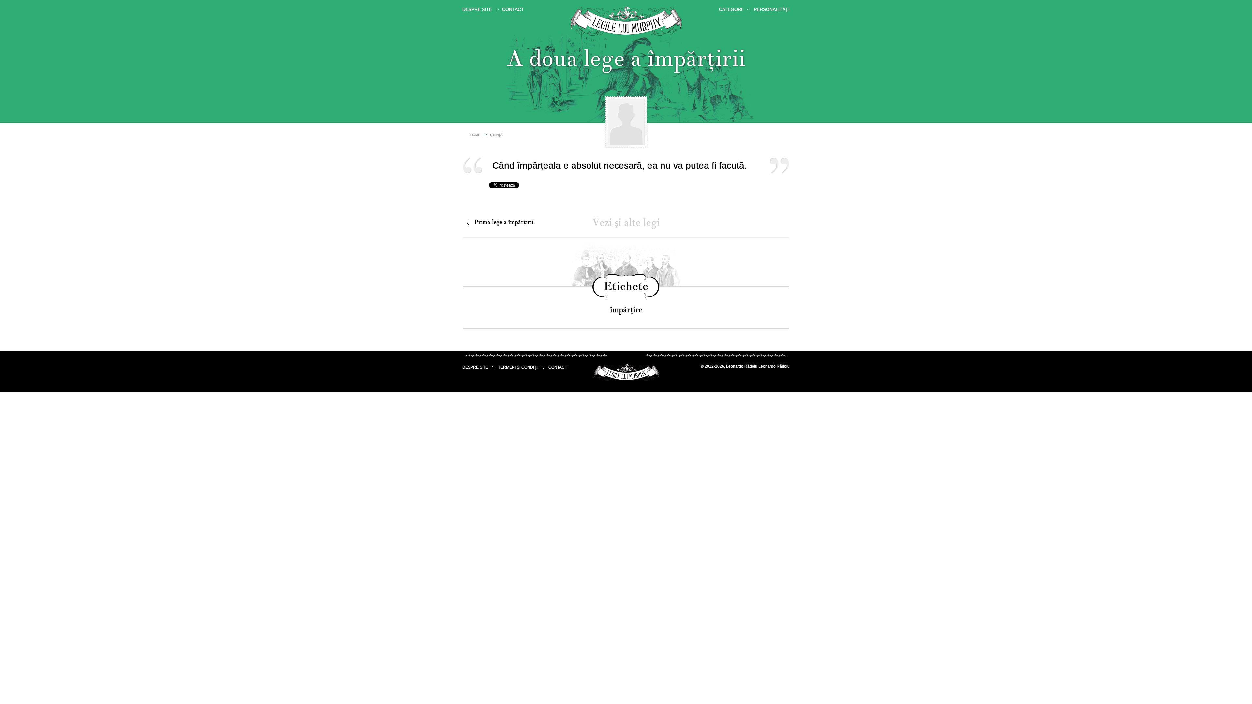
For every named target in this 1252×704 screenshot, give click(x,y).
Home (475, 135)
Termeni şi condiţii (518, 367)
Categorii (731, 9)
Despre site (477, 9)
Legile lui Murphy (626, 21)
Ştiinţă (496, 135)
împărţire (626, 310)
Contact (513, 9)
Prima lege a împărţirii (503, 222)
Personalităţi (772, 9)
